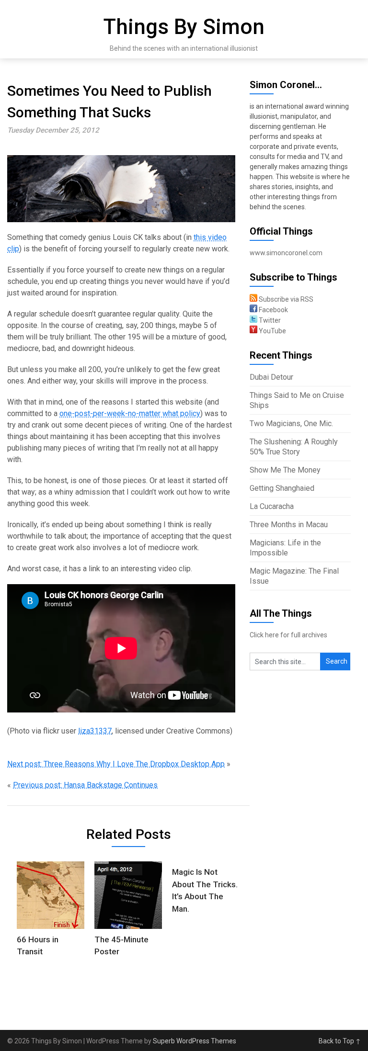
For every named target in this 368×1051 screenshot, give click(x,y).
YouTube (271, 331)
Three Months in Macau (289, 524)
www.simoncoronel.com (286, 253)
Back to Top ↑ (340, 1041)
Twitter (269, 320)
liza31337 (95, 730)
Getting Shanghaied (282, 488)
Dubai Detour (271, 377)
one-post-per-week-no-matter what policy (129, 413)
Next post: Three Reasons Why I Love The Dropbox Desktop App (116, 763)
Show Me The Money (285, 470)
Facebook (272, 310)
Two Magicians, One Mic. (291, 423)
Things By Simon (184, 26)
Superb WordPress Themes (194, 1041)
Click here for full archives (288, 635)
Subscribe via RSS (285, 299)
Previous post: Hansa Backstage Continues (85, 785)
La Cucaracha (272, 506)
